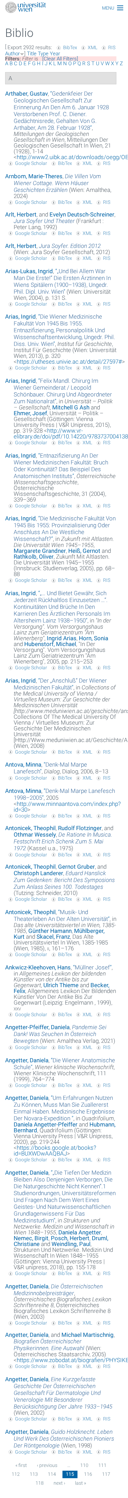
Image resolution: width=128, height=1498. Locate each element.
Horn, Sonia (93, 638)
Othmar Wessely (35, 834)
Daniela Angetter (79, 1232)
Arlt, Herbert (21, 214)
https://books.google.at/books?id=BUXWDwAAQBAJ (55, 1150)
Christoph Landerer (38, 873)
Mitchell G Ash (70, 407)
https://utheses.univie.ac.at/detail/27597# (69, 361)
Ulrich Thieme (61, 985)
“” (61, 110)
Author (12, 54)
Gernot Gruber (76, 866)
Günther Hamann (50, 930)
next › (59, 1483)
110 (84, 1465)
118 (39, 1483)
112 (16, 1474)
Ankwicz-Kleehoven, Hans (38, 967)
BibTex (70, 47)
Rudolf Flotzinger (80, 828)
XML (92, 47)
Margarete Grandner (40, 550)
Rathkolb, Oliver (34, 556)
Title (32, 54)
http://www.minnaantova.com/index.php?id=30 (67, 806)
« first (21, 1465)
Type (43, 54)
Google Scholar (31, 163)
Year (55, 54)
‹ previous (47, 1465)
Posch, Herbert (70, 1238)
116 (88, 1474)
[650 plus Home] (64, 8)
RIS (111, 47)
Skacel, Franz (53, 936)
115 (70, 1474)
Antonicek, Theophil (30, 828)
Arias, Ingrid (20, 316)
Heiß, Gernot (84, 550)
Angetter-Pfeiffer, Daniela (37, 1027)
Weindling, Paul (71, 1244)
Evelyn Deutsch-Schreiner (81, 214)
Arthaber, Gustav (26, 93)
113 (34, 1474)
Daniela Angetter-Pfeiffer (45, 1124)
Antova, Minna (23, 764)
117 (106, 1474)
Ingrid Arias (61, 638)
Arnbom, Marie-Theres (33, 176)
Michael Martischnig (87, 1334)
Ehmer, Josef (30, 413)
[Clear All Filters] (60, 59)
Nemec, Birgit (31, 1238)
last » (80, 1483)
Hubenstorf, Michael (50, 644)
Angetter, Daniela (26, 1060)
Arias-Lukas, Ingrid (29, 271)
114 (52, 1474)
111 (102, 1465)
